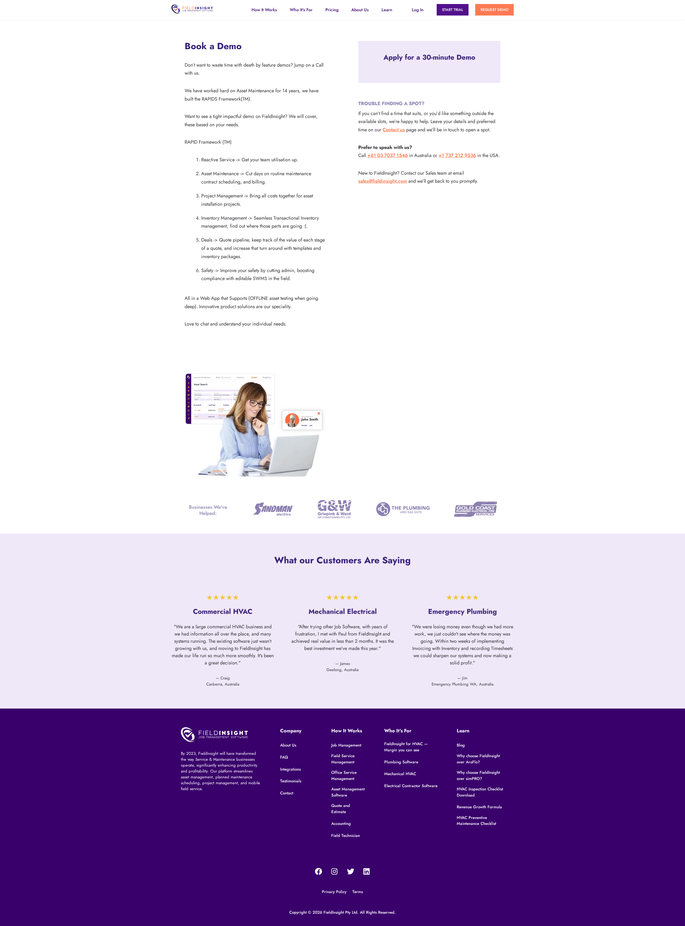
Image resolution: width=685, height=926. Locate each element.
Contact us (394, 129)
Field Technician (345, 836)
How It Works (264, 10)
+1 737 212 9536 (457, 155)
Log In (418, 10)
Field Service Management (343, 759)
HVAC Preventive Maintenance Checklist (476, 821)
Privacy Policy (334, 892)
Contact (286, 793)
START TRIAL (452, 9)
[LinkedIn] (366, 871)
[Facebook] (318, 871)
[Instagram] (334, 871)
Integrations (290, 769)
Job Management (346, 745)
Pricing (331, 10)
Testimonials (290, 781)
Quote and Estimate (340, 809)
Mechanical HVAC (400, 774)
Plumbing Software (401, 762)
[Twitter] (350, 871)
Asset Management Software (348, 792)
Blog (461, 745)
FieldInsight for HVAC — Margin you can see (406, 747)
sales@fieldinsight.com (382, 181)
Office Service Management (344, 776)
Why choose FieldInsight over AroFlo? (478, 759)
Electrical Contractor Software (410, 786)
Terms (357, 892)
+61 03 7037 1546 (387, 155)
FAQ (284, 757)
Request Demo (494, 9)
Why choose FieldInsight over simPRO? (478, 776)
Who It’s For (301, 10)
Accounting (341, 823)
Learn (387, 10)
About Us (360, 10)
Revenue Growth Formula (479, 807)
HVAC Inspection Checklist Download (480, 792)
